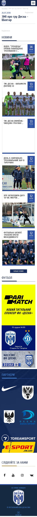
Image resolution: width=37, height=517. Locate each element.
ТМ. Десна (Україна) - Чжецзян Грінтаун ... (14, 122)
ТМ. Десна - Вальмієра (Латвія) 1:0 (15, 84)
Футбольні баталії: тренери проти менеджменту (13, 234)
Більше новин (19, 271)
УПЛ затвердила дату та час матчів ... (14, 196)
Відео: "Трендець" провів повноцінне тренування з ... (13, 48)
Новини (7, 37)
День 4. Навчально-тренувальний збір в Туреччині (14, 160)
